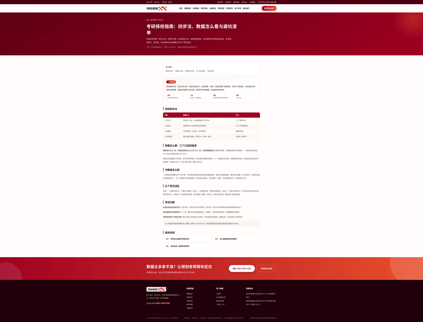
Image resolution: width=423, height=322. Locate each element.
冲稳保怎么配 (189, 71)
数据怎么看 (179, 71)
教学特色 (204, 8)
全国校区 (212, 8)
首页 (181, 8)
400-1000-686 (271, 2)
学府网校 (252, 2)
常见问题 (210, 71)
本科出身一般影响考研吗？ (178, 246)
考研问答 (220, 2)
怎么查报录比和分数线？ (226, 239)
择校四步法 (169, 71)
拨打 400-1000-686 (242, 268)
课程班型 (187, 8)
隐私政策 (187, 318)
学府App (244, 2)
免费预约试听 (269, 8)
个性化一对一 (220, 304)
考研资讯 (228, 2)
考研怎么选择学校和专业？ (178, 239)
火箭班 (218, 294)
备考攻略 (236, 2)
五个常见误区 (200, 71)
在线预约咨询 (266, 268)
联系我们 (246, 8)
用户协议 (195, 318)
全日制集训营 (220, 297)
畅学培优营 (220, 301)
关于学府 (238, 8)
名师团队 (196, 8)
